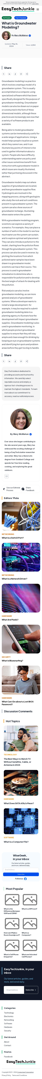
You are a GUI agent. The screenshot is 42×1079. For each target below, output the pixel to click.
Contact (7, 1045)
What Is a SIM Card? (29, 909)
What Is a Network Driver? (14, 578)
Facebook (8, 1056)
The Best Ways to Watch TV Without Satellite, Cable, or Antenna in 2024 (17, 762)
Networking (8, 534)
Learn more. (35, 3)
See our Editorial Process (13, 488)
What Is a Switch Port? (13, 537)
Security (6, 657)
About (6, 1042)
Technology (10, 754)
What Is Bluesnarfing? (12, 660)
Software (9, 837)
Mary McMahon (21, 35)
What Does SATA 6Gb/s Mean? (19, 803)
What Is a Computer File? (16, 841)
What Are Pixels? (10, 619)
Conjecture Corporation (25, 1072)
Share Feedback (30, 488)
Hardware (7, 616)
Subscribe (21, 874)
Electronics (8, 1016)
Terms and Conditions (19, 1075)
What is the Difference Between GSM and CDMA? (12, 911)
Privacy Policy (6, 1075)
